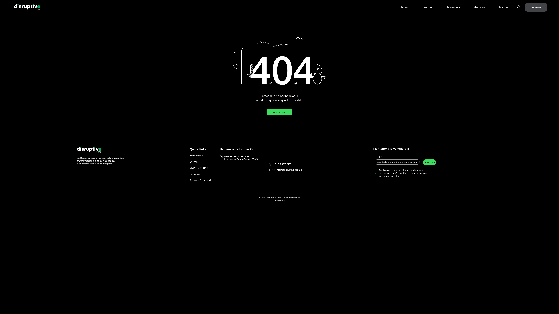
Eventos (194, 161)
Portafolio (195, 174)
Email (378, 157)
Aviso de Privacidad (200, 180)
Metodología (196, 155)
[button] (518, 7)
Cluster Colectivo (199, 167)
